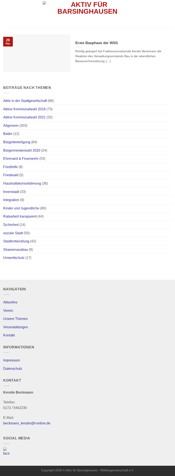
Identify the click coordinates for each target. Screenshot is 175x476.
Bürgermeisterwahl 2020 (21, 150)
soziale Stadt (13, 233)
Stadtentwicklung (16, 241)
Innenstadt (11, 192)
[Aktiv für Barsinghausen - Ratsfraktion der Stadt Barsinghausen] (87, 14)
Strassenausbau (15, 249)
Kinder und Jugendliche (21, 208)
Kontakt (9, 335)
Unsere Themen (15, 319)
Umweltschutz (14, 258)
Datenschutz (12, 368)
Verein (8, 310)
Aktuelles (10, 302)
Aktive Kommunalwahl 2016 (24, 109)
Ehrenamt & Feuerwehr (20, 158)
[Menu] (169, 14)
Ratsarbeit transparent (20, 216)
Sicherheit (11, 225)
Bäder (7, 134)
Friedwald (10, 175)
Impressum (11, 360)
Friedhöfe (10, 167)
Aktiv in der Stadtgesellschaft (25, 101)
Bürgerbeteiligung (16, 142)
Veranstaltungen (15, 327)
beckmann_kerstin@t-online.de (26, 423)
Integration (11, 200)
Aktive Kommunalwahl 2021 (24, 117)
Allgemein (11, 125)
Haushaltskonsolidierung (22, 183)
